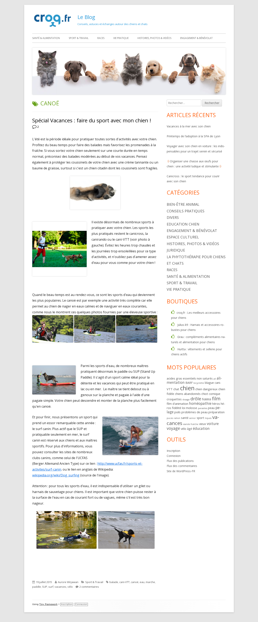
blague (209, 383)
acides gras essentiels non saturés (190, 378)
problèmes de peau (194, 412)
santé (184, 418)
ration (177, 418)
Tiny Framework (48, 604)
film (216, 398)
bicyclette (199, 383)
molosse (191, 408)
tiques (208, 418)
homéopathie (200, 403)
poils (177, 412)
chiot (204, 394)
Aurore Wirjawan (68, 582)
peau (211, 408)
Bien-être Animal (183, 204)
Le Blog (86, 17)
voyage (173, 428)
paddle (36, 586)
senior (192, 418)
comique (214, 394)
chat (176, 389)
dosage (186, 399)
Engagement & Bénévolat (196, 38)
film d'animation (177, 404)
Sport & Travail (78, 38)
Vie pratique (121, 38)
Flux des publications (180, 461)
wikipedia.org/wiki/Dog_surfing (55, 475)
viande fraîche (190, 424)
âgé (189, 429)
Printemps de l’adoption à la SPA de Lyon (193, 136)
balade (113, 582)
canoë (134, 582)
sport (200, 418)
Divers (173, 217)
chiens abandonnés (188, 394)
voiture (213, 423)
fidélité (206, 399)
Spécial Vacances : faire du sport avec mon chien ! (91, 120)
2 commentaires (89, 586)
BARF (189, 383)
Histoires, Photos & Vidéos (154, 38)
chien (187, 388)
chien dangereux (206, 389)
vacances (60, 586)
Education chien (183, 224)
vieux (202, 424)
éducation (201, 428)
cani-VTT (124, 582)
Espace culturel (183, 237)
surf (50, 586)
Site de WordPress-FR (181, 471)
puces (170, 418)
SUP (44, 586)
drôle (195, 399)
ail (214, 378)
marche (150, 582)
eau (142, 582)
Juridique (176, 250)
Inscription (173, 451)
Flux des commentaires (182, 466)
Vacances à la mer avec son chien (189, 126)
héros (216, 404)
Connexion (174, 456)
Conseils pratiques (185, 211)
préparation (216, 412)
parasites (202, 408)
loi (183, 408)
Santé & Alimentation (46, 38)
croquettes (174, 399)
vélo (70, 586)
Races (100, 38)
